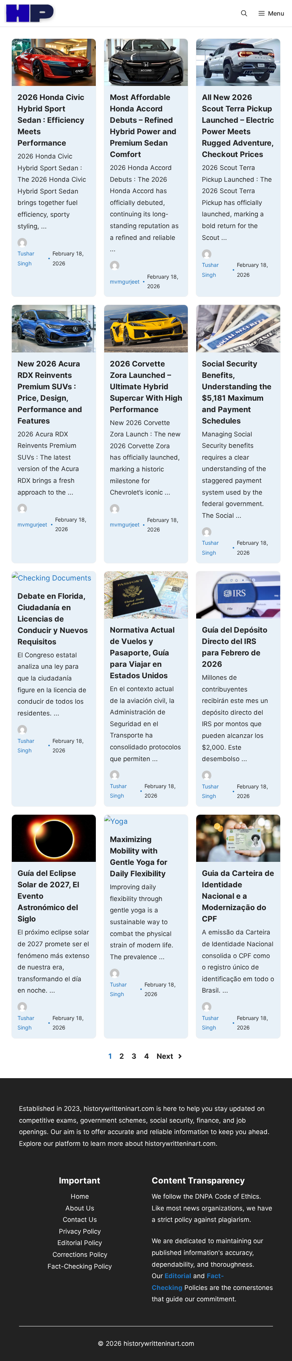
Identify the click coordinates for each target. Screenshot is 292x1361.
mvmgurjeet (125, 281)
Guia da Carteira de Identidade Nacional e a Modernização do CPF (238, 896)
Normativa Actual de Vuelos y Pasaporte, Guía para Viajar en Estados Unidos (142, 652)
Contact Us (80, 1219)
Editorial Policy (79, 1243)
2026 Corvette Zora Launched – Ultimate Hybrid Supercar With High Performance (146, 386)
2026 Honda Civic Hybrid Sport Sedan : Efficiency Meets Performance (50, 120)
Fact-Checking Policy (80, 1266)
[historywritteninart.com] (30, 13)
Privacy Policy (80, 1231)
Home (80, 1196)
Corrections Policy (79, 1254)
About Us (79, 1208)
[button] (244, 13)
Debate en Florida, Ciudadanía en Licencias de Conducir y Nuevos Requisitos (52, 619)
